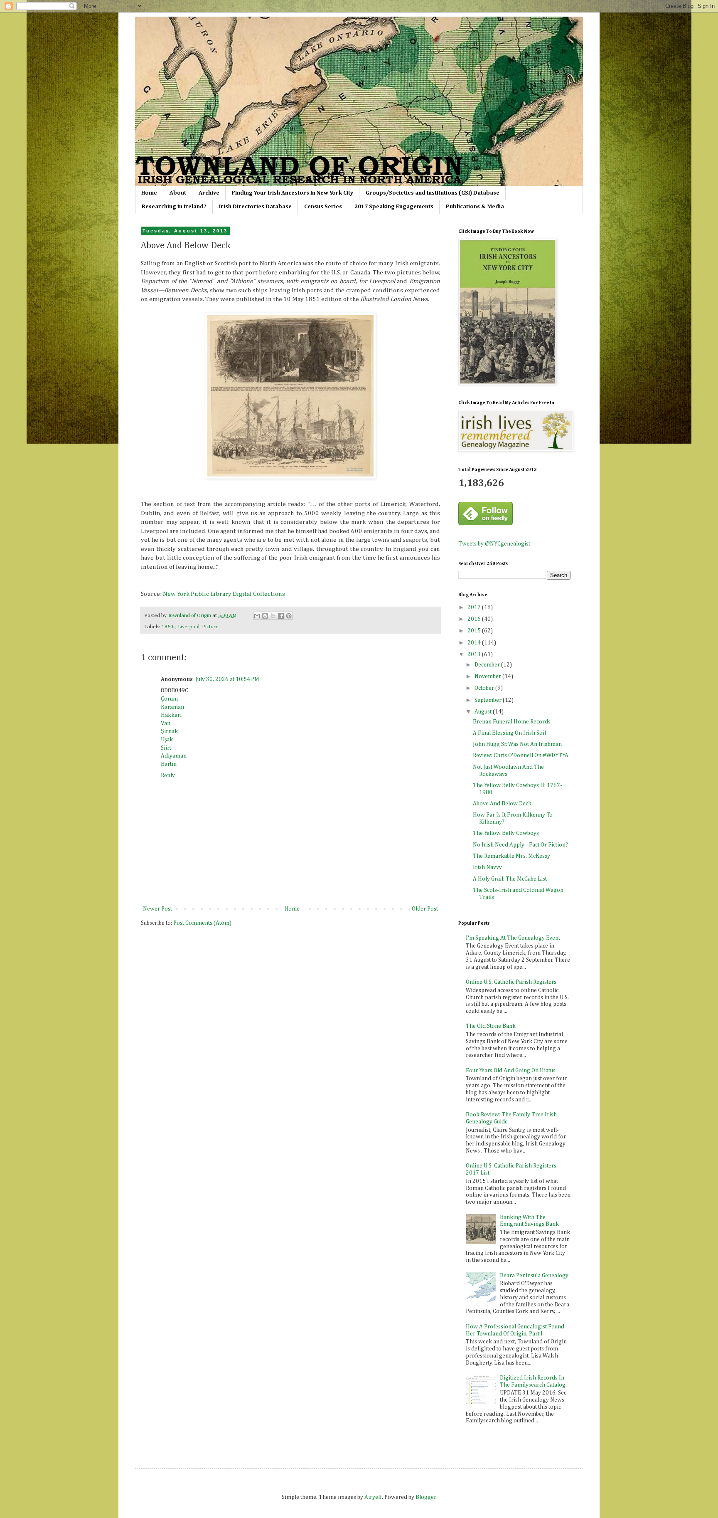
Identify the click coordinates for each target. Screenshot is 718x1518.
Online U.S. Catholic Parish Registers (511, 982)
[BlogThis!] (265, 616)
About (178, 193)
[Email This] (257, 616)
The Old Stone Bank (491, 1026)
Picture (210, 626)
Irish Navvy (487, 867)
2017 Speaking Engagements (393, 207)
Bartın (169, 764)
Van (165, 723)
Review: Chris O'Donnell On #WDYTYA (520, 755)
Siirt (166, 748)
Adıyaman (174, 756)
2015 (474, 631)
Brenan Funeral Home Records (512, 722)
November (488, 676)
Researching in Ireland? (174, 207)
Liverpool (188, 626)
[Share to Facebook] (281, 616)
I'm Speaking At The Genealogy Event (513, 938)
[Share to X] (273, 616)
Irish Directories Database (255, 207)
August (484, 712)
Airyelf (373, 1497)
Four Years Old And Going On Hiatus (511, 1071)
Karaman (172, 707)
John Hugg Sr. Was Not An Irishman (517, 744)
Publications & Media (475, 207)
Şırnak (169, 731)
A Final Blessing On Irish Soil (509, 733)
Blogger (426, 1497)
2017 (474, 607)
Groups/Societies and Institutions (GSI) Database (432, 193)
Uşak (167, 740)
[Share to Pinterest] (289, 616)
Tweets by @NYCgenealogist (494, 544)
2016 (474, 619)
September (489, 700)
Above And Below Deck (502, 804)
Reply (168, 775)
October (485, 688)
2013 (474, 654)
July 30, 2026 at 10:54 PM (227, 679)
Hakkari (171, 715)
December (488, 665)
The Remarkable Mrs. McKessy (511, 856)
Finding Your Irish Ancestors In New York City (292, 193)
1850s (168, 626)
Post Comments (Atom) (202, 923)
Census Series (323, 207)
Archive (209, 193)
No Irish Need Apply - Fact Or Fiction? (520, 845)
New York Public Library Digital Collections (224, 594)
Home (149, 193)
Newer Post (157, 909)
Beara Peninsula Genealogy (534, 1276)
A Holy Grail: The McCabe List (510, 879)
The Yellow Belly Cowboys (506, 833)
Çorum (169, 699)
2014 (474, 643)
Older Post (425, 909)
